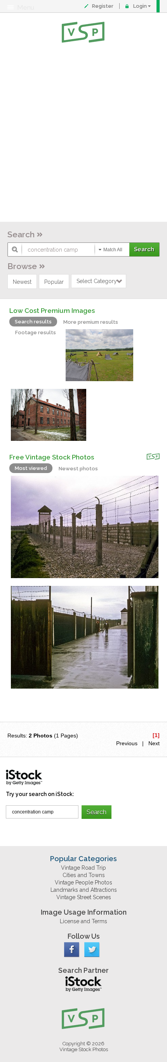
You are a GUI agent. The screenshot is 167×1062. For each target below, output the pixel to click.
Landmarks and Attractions (83, 890)
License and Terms (83, 921)
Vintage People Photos (83, 882)
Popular (54, 282)
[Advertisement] (83, 133)
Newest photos (78, 468)
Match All (112, 249)
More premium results (90, 322)
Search (21, 234)
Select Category (97, 281)
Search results (33, 322)
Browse (22, 266)
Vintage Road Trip (83, 868)
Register (102, 6)
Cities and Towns (84, 875)
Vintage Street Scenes (83, 897)
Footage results (35, 332)
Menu (25, 7)
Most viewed (31, 468)
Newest (22, 282)
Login (140, 6)
